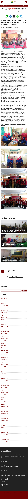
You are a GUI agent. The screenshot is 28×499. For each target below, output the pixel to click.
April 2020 (3, 345)
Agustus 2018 (4, 392)
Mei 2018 (3, 399)
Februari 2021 (4, 326)
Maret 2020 (4, 347)
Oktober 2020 (4, 333)
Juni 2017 (3, 425)
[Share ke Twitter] (14, 16)
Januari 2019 (4, 380)
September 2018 (5, 390)
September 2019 (5, 362)
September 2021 (5, 315)
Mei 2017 (3, 427)
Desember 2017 (4, 411)
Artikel (4, 481)
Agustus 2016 (4, 441)
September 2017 (5, 418)
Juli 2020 (3, 340)
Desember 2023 (4, 298)
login (11, 281)
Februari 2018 (4, 406)
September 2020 (5, 336)
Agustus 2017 (4, 420)
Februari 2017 (4, 432)
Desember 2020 (4, 329)
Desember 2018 (4, 383)
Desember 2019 (4, 355)
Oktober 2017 (4, 416)
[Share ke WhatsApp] (17, 16)
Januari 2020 (4, 352)
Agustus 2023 (4, 301)
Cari (24, 290)
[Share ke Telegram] (21, 16)
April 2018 (3, 401)
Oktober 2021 (4, 312)
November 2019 (5, 357)
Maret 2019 (4, 376)
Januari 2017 (4, 434)
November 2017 (5, 413)
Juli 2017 (3, 423)
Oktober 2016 (4, 437)
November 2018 (5, 385)
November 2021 (5, 310)
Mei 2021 (3, 319)
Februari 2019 (4, 378)
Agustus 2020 (4, 338)
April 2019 (3, 373)
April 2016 (3, 444)
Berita (13, 8)
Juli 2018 (3, 394)
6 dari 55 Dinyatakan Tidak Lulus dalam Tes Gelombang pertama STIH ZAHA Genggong (12, 259)
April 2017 (3, 430)
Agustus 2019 (4, 364)
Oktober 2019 (4, 359)
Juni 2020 (3, 343)
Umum (4, 485)
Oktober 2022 (4, 308)
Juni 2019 (3, 369)
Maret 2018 (4, 404)
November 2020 (5, 331)
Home (9, 8)
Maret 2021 (4, 324)
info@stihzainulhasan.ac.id (12, 466)
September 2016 (5, 439)
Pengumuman (5, 484)
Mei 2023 (3, 303)
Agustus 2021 (4, 317)
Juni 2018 (3, 397)
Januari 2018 (4, 408)
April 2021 (3, 322)
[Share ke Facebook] (10, 16)
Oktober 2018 (4, 387)
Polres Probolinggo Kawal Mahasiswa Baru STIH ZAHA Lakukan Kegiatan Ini (13, 231)
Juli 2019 (3, 366)
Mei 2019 (3, 371)
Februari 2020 (4, 350)
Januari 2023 (4, 305)
